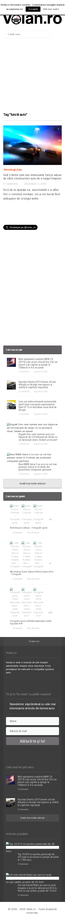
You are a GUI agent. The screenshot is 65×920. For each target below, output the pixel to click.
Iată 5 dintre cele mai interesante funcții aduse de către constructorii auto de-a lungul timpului (32, 176)
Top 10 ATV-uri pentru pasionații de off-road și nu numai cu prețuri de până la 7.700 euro (38, 857)
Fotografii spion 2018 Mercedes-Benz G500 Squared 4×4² (30, 622)
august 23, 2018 (40, 391)
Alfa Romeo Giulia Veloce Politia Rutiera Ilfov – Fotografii (31, 573)
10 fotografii (17, 579)
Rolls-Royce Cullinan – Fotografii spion (29, 527)
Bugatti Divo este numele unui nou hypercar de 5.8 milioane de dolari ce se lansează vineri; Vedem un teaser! (38, 437)
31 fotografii (17, 628)
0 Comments (10, 183)
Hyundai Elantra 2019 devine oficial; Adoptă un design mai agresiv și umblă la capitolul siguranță (37, 384)
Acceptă (33, 9)
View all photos (33, 532)
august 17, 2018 (40, 474)
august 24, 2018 (40, 371)
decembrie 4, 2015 (35, 183)
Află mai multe (51, 9)
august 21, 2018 (40, 444)
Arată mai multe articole (33, 483)
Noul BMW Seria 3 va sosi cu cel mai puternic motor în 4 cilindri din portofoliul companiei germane (38, 467)
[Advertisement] (32, 77)
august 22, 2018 (40, 414)
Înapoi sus (34, 641)
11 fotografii (17, 532)
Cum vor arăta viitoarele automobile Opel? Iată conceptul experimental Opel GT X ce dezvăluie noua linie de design (38, 405)
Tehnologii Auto (12, 169)
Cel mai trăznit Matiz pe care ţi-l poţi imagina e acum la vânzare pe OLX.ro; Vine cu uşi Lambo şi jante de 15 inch (37, 888)
